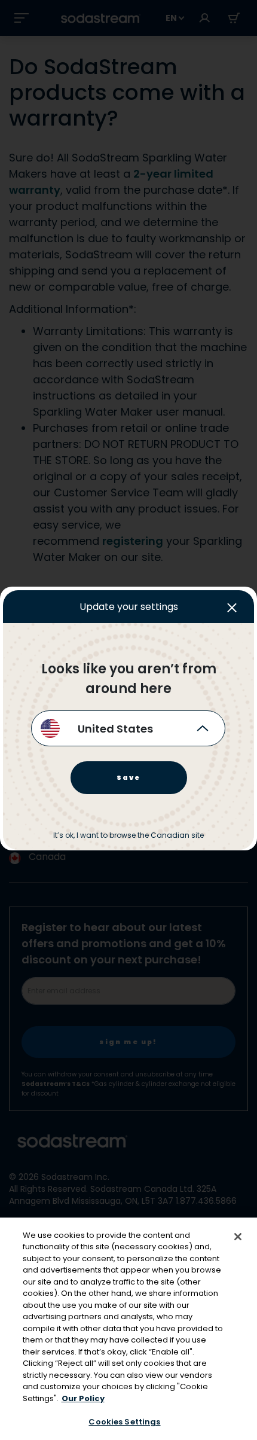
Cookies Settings (124, 1421)
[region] (128, 1329)
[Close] (238, 1237)
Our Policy (83, 1398)
